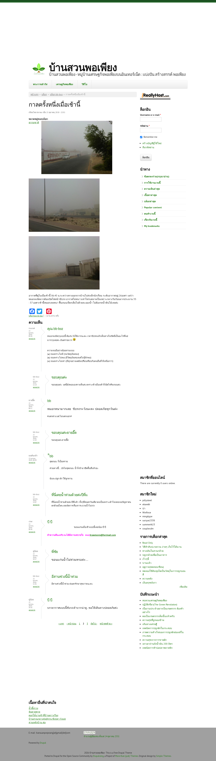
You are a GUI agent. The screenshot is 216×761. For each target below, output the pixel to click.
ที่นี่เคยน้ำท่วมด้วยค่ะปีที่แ (69, 495)
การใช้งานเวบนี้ (152, 182)
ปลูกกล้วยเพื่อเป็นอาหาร (154, 554)
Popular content (153, 207)
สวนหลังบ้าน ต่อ (37, 722)
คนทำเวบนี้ (150, 213)
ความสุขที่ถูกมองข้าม (153, 620)
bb (49, 400)
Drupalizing (98, 756)
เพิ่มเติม (183, 586)
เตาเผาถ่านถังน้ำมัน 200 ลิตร (157, 643)
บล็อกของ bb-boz (36, 316)
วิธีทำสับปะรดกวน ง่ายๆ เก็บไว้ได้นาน (162, 546)
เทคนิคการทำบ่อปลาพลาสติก (157, 647)
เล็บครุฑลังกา (149, 582)
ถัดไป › (94, 623)
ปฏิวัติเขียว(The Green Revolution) (159, 604)
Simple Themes (163, 756)
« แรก (61, 623)
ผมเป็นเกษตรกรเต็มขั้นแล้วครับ (158, 616)
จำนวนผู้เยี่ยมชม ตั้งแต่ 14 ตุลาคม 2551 (101, 736)
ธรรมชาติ (34, 122)
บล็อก (44, 94)
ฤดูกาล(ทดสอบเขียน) (153, 566)
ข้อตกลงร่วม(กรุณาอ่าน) (156, 176)
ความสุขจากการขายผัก (154, 639)
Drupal (43, 742)
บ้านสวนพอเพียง (83, 67)
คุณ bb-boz (55, 328)
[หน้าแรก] (39, 69)
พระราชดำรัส (40, 84)
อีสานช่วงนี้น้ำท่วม (64, 576)
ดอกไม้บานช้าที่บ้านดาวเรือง (43, 715)
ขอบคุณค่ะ (59, 377)
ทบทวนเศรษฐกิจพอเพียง (154, 600)
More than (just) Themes (126, 756)
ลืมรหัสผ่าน (148, 147)
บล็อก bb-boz (56, 94)
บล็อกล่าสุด (150, 201)
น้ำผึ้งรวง (33, 708)
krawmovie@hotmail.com (103, 535)
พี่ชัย (54, 551)
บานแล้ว (146, 562)
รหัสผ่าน (145, 126)
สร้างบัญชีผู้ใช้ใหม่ (151, 143)
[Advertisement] (108, 29)
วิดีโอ (84, 84)
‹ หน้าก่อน (71, 623)
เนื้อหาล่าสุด (150, 195)
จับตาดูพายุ (34, 711)
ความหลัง (147, 578)
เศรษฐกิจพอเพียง (64, 84)
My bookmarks (152, 226)
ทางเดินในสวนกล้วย (153, 550)
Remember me (150, 137)
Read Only (147, 542)
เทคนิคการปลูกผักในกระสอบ (157, 628)
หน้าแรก (34, 94)
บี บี (49, 522)
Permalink (32, 339)
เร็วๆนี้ (145, 559)
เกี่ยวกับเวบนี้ (150, 219)
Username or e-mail (150, 115)
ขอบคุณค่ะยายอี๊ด (64, 432)
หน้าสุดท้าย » (106, 623)
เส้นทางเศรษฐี (149, 624)
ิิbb (51, 456)
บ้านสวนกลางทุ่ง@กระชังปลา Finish (47, 718)
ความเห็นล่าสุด (152, 188)
